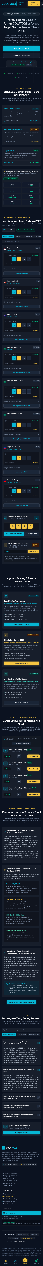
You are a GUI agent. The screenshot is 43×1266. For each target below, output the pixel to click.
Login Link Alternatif (21, 55)
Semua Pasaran (8, 236)
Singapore (19, 236)
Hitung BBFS (33, 551)
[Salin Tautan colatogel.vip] (19, 781)
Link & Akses (22, 1034)
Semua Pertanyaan (9, 1034)
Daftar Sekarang (34, 3)
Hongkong (29, 236)
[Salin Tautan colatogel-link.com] (19, 794)
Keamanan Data (34, 1034)
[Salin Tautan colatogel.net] (19, 769)
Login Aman (21, 3)
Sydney (38, 236)
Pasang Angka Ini (32, 533)
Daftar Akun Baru (21, 48)
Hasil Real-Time (22, 77)
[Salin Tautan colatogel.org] (19, 756)
